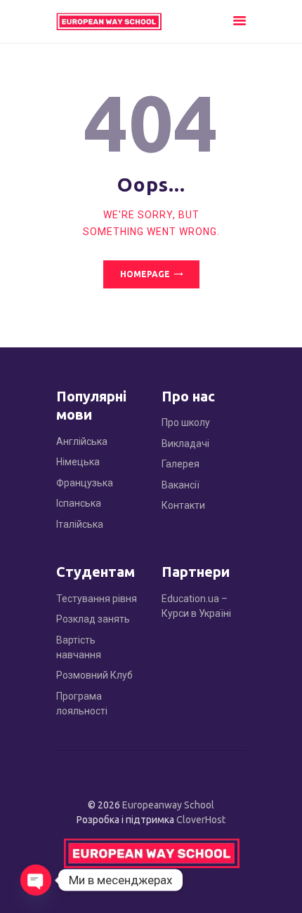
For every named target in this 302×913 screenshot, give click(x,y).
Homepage (145, 274)
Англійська (81, 441)
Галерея (180, 463)
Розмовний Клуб (94, 675)
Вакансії (180, 485)
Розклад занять (93, 619)
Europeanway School (168, 805)
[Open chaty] (35, 880)
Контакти (183, 505)
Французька (84, 482)
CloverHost (200, 819)
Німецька (78, 461)
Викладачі (185, 443)
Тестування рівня (96, 598)
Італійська (79, 524)
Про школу (186, 422)
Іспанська (78, 503)
